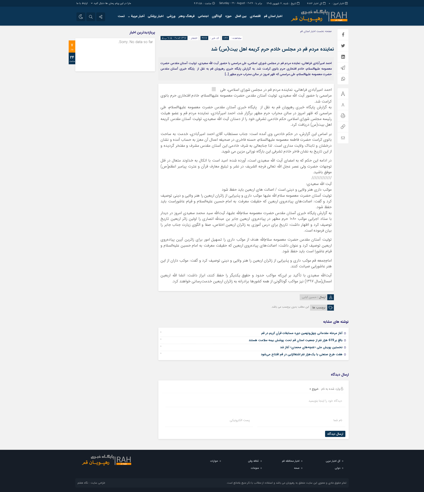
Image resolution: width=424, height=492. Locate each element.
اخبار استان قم (273, 16)
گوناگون (217, 16)
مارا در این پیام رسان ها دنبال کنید (112, 3)
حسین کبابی (309, 297)
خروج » (314, 388)
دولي (337, 468)
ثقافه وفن (253, 461)
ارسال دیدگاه (335, 433)
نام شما (337, 420)
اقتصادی (255, 16)
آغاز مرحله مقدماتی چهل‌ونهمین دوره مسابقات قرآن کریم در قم (302, 333)
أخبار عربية (137, 16)
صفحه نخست (324, 31)
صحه (296, 468)
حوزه (228, 16)
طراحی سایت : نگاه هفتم (91, 483)
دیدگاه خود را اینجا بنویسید (325, 400)
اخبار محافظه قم (290, 461)
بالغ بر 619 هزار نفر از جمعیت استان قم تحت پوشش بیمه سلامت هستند (296, 340)
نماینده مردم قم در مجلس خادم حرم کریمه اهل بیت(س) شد (272, 49)
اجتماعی (203, 16)
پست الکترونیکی (240, 420)
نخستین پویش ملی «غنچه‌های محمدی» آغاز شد (311, 347)
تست (121, 16)
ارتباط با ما (82, 3)
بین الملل (240, 16)
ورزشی (171, 16)
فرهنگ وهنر (187, 16)
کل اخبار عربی (333, 461)
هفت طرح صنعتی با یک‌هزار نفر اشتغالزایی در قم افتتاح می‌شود (302, 354)
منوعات (255, 468)
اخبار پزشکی (155, 16)
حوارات (214, 461)
